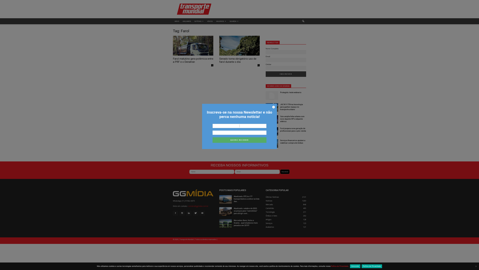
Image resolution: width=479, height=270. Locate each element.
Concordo (355, 266)
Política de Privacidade (339, 266)
